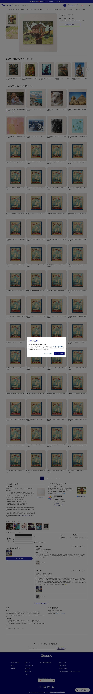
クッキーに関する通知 (58, 346)
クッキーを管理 (48, 353)
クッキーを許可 (59, 353)
